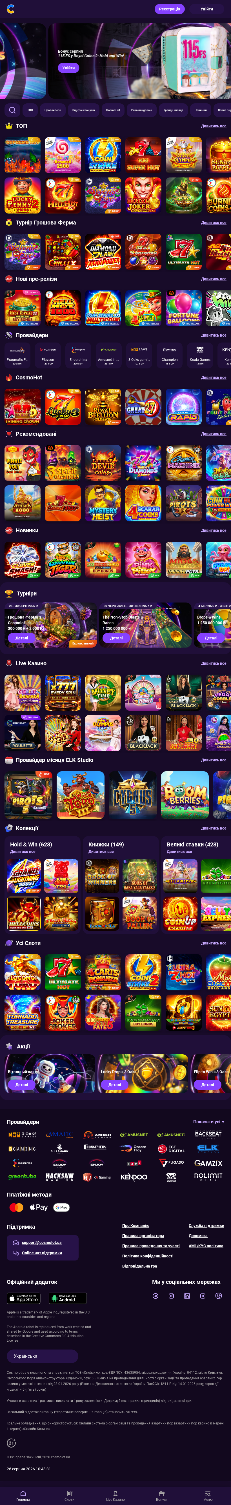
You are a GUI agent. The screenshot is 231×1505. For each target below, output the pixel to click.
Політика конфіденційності (148, 1256)
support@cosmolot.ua (42, 1242)
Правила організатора (143, 1235)
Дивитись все (22, 851)
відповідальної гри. (176, 1401)
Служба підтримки (206, 1225)
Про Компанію (135, 1225)
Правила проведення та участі (151, 1246)
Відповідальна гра (139, 1266)
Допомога (198, 1235)
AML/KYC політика (206, 1246)
